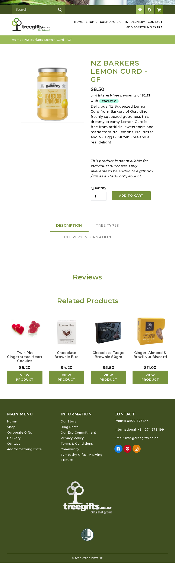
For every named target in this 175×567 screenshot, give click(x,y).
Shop (90, 21)
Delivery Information (87, 237)
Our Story (68, 421)
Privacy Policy (72, 438)
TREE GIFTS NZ (92, 558)
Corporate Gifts (114, 21)
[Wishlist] (140, 9)
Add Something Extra (144, 27)
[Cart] (159, 9)
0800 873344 (138, 421)
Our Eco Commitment (78, 432)
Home (78, 21)
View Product (25, 377)
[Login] (149, 9)
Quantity (98, 188)
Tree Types (107, 226)
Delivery (138, 21)
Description (69, 226)
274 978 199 (154, 429)
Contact (155, 21)
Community (70, 449)
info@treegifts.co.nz (141, 438)
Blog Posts (70, 427)
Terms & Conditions (77, 444)
